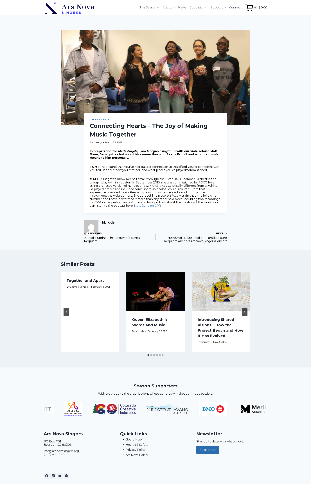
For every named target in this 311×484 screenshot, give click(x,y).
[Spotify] (66, 476)
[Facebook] (46, 476)
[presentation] (155, 291)
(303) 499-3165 (54, 454)
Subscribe (208, 450)
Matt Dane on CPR (147, 205)
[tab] (148, 355)
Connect (235, 7)
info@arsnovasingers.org (61, 451)
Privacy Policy (136, 449)
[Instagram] (53, 476)
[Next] (244, 312)
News (182, 7)
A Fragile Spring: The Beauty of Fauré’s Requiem (112, 237)
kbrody (97, 142)
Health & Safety (137, 444)
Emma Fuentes (79, 286)
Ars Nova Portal (137, 455)
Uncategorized (100, 119)
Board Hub (134, 439)
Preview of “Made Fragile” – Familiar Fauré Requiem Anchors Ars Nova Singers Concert (195, 237)
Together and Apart (85, 280)
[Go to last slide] (66, 312)
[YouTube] (60, 476)
